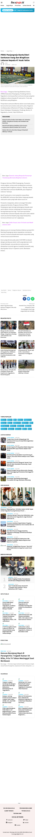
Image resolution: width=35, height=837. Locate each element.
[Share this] (24, 299)
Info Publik (5, 594)
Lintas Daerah (6, 435)
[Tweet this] (28, 299)
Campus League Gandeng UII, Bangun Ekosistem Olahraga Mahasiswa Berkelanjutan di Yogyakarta (9, 686)
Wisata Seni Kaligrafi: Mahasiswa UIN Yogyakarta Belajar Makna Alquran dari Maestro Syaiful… (19, 540)
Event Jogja (28, 425)
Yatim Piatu (3, 292)
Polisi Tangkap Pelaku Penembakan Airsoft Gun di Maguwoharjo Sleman (19, 579)
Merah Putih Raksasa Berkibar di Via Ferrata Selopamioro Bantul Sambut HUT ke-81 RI (14, 126)
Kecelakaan (4, 429)
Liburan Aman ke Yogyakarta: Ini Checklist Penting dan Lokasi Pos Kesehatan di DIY (25, 606)
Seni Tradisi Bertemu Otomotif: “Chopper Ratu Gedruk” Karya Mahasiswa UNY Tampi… (18, 587)
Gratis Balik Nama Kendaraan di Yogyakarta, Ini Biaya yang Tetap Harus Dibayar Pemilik (9, 606)
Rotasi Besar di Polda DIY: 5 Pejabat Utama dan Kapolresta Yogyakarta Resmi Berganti (8, 372)
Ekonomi (10, 422)
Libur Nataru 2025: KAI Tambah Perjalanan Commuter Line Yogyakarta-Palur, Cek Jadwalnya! (9, 618)
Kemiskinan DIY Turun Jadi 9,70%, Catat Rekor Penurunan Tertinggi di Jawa (26, 352)
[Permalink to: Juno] (2, 64)
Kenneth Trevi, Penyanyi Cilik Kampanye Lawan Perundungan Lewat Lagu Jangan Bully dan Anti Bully (26, 307)
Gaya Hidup (11, 584)
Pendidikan (13, 425)
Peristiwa (4, 640)
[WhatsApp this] (32, 299)
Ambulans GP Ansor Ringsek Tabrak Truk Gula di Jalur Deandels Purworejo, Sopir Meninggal (19, 464)
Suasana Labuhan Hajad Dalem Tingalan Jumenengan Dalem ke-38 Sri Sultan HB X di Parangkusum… (20, 524)
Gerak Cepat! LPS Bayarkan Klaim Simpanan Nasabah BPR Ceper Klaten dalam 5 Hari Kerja (20, 448)
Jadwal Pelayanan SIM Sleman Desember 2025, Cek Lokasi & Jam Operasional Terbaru (25, 617)
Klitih (15, 419)
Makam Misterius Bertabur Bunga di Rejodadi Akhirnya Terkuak (26, 371)
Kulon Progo (18, 429)
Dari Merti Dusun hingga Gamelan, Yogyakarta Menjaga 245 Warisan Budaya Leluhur (19, 532)
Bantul (9, 290)
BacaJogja (4, 92)
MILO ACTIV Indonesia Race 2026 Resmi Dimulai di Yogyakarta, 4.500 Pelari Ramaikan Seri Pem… (25, 699)
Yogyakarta (11, 429)
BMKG (31, 422)
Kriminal (10, 577)
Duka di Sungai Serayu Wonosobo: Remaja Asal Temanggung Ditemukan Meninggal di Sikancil (20, 472)
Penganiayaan (27, 419)
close (19, 803)
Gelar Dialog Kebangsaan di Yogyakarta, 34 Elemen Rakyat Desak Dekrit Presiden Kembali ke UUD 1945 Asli (8, 353)
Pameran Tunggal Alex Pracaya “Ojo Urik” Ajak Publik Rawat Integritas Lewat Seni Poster (19, 548)
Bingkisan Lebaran (17, 290)
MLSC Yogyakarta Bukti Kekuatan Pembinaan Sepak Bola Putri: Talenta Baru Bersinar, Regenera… (25, 712)
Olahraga (4, 674)
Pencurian (3, 419)
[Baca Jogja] (17, 2)
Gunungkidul (21, 425)
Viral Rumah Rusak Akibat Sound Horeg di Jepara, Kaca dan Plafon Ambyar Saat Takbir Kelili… (20, 456)
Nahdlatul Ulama (27, 290)
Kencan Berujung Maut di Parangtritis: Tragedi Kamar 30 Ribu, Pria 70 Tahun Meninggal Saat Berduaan (17, 657)
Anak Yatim (3, 290)
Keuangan (3, 422)
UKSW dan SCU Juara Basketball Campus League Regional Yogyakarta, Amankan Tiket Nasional (25, 685)
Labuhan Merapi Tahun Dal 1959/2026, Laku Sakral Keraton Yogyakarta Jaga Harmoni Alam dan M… (20, 517)
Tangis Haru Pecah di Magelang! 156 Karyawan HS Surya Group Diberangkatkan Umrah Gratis (20, 440)
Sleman (24, 429)
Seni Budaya (5, 485)
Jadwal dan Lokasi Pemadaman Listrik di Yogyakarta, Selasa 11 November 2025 (25, 629)
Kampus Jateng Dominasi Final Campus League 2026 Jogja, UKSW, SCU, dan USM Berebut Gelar (10, 699)
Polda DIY (10, 419)
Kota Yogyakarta (5, 425)
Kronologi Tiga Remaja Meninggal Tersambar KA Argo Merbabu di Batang (19, 479)
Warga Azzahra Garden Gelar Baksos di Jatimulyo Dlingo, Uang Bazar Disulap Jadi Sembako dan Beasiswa (16, 121)
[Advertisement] (17, 31)
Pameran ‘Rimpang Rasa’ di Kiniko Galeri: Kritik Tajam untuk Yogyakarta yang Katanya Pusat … (17, 510)
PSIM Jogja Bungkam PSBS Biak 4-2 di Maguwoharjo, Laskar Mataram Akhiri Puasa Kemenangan (9, 712)
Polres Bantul (25, 422)
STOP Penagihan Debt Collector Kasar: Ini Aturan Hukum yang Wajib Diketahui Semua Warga (9, 630)
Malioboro (20, 419)
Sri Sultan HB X (17, 422)
